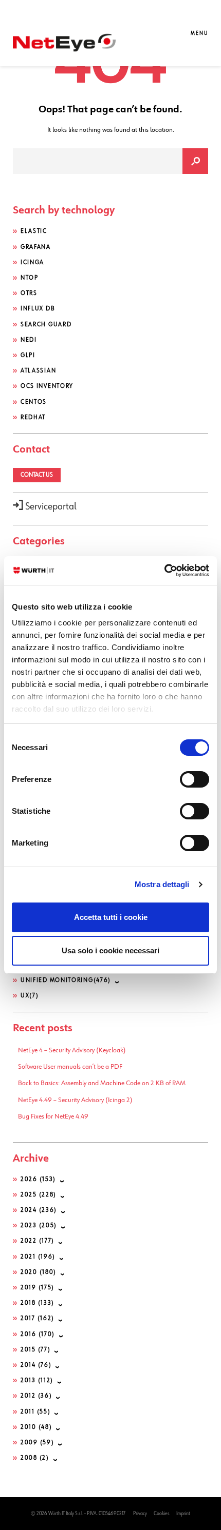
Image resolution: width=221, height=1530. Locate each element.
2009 (37, 1443)
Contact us (37, 475)
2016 (38, 1334)
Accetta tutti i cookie (111, 917)
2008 (35, 1458)
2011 (35, 1412)
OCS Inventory (47, 386)
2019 (37, 1288)
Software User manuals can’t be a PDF (70, 1066)
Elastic (34, 231)
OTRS (29, 293)
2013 (37, 1381)
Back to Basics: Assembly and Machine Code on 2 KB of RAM (102, 1083)
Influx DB (37, 309)
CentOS (34, 402)
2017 (37, 1319)
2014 (36, 1365)
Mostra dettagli (162, 884)
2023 (39, 1226)
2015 (35, 1350)
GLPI (28, 355)
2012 (36, 1396)
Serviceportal (50, 506)
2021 (38, 1257)
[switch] (194, 779)
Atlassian (38, 371)
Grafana (36, 247)
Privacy (140, 1513)
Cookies (162, 1513)
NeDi (29, 340)
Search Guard (46, 325)
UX (30, 996)
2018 (37, 1303)
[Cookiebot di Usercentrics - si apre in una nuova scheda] (164, 570)
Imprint (183, 1513)
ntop (30, 278)
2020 (39, 1272)
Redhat (33, 418)
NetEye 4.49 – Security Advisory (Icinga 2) (75, 1100)
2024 (39, 1210)
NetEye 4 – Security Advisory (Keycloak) (72, 1050)
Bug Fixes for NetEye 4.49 (53, 1116)
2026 (38, 1179)
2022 (37, 1241)
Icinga (32, 263)
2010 (36, 1427)
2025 (39, 1195)
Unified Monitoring (66, 980)
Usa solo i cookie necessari (110, 950)
